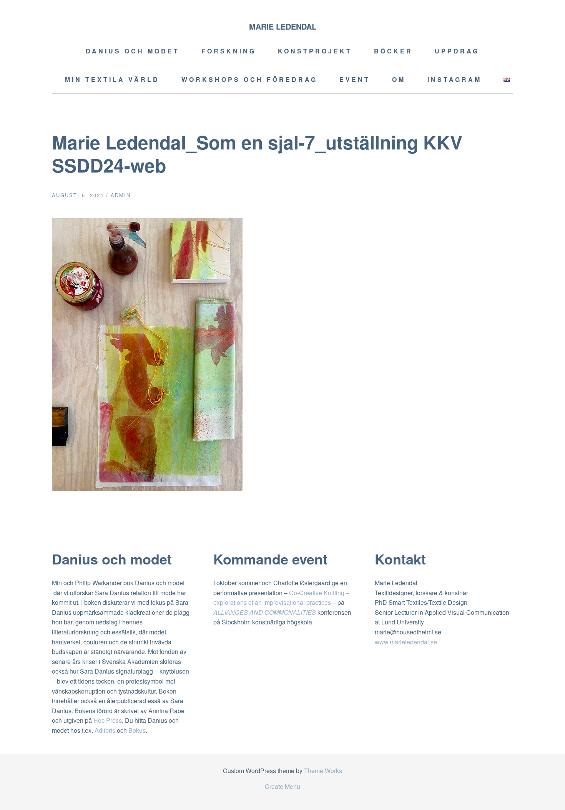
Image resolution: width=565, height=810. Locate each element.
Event (354, 79)
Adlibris (105, 730)
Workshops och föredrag (249, 79)
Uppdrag (457, 50)
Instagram (454, 79)
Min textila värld (112, 79)
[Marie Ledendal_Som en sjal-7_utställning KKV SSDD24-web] (147, 488)
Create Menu (282, 786)
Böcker (393, 50)
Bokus (137, 730)
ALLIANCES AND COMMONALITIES (264, 612)
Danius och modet (132, 50)
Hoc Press (107, 720)
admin (121, 195)
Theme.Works (323, 770)
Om (398, 79)
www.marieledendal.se (406, 641)
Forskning (228, 50)
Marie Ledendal (282, 26)
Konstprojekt (315, 50)
